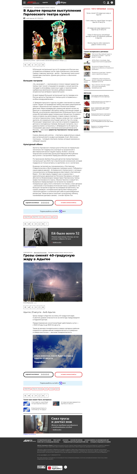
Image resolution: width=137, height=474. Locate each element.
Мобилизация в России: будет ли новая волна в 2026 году (101, 102)
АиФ (65, 60)
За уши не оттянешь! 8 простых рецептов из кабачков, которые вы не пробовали (103, 68)
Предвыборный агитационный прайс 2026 (75, 442)
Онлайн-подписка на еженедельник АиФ (97, 440)
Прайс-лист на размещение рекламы (48, 442)
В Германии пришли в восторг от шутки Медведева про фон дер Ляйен (102, 120)
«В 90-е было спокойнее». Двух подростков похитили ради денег (101, 61)
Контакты (65, 440)
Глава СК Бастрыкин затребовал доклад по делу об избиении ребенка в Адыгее (99, 36)
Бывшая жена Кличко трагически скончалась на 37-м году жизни (101, 114)
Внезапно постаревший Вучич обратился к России (100, 127)
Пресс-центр (56, 440)
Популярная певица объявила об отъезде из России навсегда (100, 96)
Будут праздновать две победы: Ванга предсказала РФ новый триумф (100, 109)
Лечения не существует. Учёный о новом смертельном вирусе (101, 73)
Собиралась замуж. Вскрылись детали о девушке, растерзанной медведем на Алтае (101, 80)
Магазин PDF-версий (76, 440)
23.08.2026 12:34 (27, 252)
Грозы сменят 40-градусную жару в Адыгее (99, 14)
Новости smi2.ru (29, 247)
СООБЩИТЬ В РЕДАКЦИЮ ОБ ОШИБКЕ (100, 442)
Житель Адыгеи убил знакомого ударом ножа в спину (99, 43)
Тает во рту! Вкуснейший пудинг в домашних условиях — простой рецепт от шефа (102, 55)
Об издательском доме (44, 440)
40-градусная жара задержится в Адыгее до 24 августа (98, 28)
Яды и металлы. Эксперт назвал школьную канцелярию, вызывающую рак (101, 86)
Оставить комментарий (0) (68, 202)
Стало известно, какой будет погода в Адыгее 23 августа (99, 21)
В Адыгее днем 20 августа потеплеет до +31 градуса (38, 408)
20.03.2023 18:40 (28, 7)
